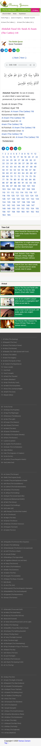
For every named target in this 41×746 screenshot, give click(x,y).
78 (7, 179)
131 (27, 199)
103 (4, 189)
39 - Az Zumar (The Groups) (10, 474)
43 (11, 167)
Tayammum (22, 13)
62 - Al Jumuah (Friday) (8, 554)
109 (33, 189)
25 (11, 160)
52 (11, 170)
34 (11, 163)
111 (8, 192)
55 (23, 170)
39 (31, 163)
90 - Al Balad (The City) (8, 649)
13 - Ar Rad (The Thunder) (9, 376)
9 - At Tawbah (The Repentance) (11, 364)
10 (28, 154)
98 (15, 186)
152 (22, 208)
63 (19, 173)
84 (30, 179)
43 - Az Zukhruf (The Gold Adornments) (13, 486)
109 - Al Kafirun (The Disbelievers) (11, 717)
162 (32, 212)
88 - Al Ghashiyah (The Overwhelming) (13, 643)
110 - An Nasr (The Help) (9, 720)
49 (35, 167)
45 (19, 167)
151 (18, 208)
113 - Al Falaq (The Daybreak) (10, 729)
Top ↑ (6, 743)
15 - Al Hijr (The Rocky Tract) (10, 382)
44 (15, 167)
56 (26, 170)
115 (26, 192)
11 (32, 154)
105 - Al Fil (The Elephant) (9, 705)
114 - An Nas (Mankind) (8, 733)
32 (3, 163)
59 (3, 173)
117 (35, 192)
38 (27, 163)
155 (37, 208)
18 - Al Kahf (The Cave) (8, 392)
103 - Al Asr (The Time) (8, 698)
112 (12, 192)
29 (27, 160)
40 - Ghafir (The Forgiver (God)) (11, 477)
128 (13, 199)
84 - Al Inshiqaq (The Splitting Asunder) (13, 631)
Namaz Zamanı (24, 741)
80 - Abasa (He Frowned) (9, 619)
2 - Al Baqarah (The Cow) (9, 342)
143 (13, 205)
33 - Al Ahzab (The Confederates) (11, 447)
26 (15, 160)
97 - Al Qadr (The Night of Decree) (11, 680)
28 (23, 160)
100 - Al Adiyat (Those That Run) (11, 689)
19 (25, 157)
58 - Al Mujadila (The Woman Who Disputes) (15, 542)
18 (22, 157)
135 (8, 202)
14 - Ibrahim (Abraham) (8, 379)
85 (34, 179)
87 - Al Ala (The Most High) (9, 640)
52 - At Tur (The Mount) (8, 514)
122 (22, 196)
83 (26, 179)
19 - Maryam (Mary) (7, 395)
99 (19, 186)
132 (32, 199)
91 (23, 183)
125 (36, 196)
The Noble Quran (16, 42)
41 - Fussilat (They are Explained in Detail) (14, 480)
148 (3, 208)
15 (11, 157)
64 (23, 173)
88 (11, 183)
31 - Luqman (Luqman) (8, 441)
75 (30, 176)
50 (3, 170)
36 (19, 163)
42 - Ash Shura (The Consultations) (12, 483)
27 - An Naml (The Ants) (8, 428)
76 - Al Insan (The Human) (9, 597)
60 (7, 173)
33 (7, 163)
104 (8, 189)
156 (3, 212)
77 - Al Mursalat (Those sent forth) (12, 609)
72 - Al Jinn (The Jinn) (8, 585)
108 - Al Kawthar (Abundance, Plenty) (12, 714)
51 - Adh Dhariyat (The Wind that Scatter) (14, 511)
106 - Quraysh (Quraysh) (8, 708)
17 (18, 157)
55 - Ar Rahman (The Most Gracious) (12, 524)
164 (4, 215)
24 (7, 160)
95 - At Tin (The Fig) (7, 665)
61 (11, 173)
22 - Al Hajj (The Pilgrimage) (9, 413)
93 (31, 183)
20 (29, 157)
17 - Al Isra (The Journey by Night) (11, 389)
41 (3, 167)
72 (19, 176)
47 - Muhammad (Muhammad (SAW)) (13, 499)
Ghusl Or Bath (6, 13)
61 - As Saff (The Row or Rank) (11, 551)
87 (7, 183)
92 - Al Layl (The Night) (8, 656)
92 (27, 183)
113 (17, 192)
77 (3, 179)
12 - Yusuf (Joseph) (7, 373)
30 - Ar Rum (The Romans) (9, 438)
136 (13, 202)
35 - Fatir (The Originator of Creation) (12, 453)
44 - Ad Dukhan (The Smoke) (10, 490)
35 (15, 163)
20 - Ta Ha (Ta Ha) (6, 407)
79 (11, 179)
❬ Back (15, 58)
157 (8, 212)
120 (13, 196)
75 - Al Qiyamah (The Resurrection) (12, 594)
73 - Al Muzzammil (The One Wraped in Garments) (16, 588)
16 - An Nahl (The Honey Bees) (10, 385)
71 (15, 176)
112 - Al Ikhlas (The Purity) (9, 726)
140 (33, 202)
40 (35, 163)
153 (27, 208)
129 (18, 199)
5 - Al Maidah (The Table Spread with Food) (15, 351)
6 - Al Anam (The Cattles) (9, 354)
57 (30, 170)
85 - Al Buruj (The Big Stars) (9, 634)
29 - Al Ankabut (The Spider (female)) (13, 434)
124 (31, 196)
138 (23, 202)
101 (28, 186)
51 (7, 170)
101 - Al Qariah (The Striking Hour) (12, 692)
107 (23, 189)
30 (31, 160)
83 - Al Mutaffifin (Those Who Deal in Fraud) (14, 628)
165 (8, 215)
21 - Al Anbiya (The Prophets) (10, 410)
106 (18, 189)
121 (17, 196)
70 (11, 176)
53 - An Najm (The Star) (8, 517)
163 (37, 212)
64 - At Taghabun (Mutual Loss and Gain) (14, 560)
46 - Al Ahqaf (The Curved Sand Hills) (12, 496)
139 (28, 202)
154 (32, 208)
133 (37, 199)
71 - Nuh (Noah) (6, 582)
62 (15, 173)
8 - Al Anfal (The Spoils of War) (11, 361)
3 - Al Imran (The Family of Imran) (11, 345)
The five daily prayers (9, 10)
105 (13, 189)
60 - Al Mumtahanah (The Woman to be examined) (17, 548)
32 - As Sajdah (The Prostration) (11, 444)
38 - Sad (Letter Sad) (7, 462)
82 (22, 179)
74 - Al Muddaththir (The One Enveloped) (14, 591)
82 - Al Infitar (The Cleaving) (9, 625)
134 (4, 202)
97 (11, 186)
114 (21, 192)
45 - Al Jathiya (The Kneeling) (10, 493)
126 (3, 199)
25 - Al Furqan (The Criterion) (10, 422)
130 (23, 199)
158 (13, 212)
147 (32, 205)
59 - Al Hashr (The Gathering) (10, 545)
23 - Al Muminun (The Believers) (11, 416)
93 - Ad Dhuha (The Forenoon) (10, 659)
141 (3, 205)
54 (19, 170)
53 (15, 170)
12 (35, 154)
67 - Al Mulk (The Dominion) (10, 570)
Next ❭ (23, 58)
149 (8, 208)
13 (3, 157)
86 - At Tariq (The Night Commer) (11, 637)
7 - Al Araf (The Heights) (8, 358)
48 (31, 167)
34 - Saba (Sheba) (7, 450)
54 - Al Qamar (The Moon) (9, 521)
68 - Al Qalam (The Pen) (8, 573)
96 (7, 186)
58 (34, 170)
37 (23, 163)
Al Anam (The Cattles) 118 (22, 111)
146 (28, 205)
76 (34, 176)
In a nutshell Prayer (24, 10)
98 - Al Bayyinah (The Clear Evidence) (12, 683)
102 (33, 186)
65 (27, 173)
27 (19, 160)
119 (8, 196)
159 (18, 212)
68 (3, 176)
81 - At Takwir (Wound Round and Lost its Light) (16, 622)
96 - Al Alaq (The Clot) (8, 677)
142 (8, 205)
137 (18, 202)
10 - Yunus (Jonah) (7, 367)
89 (15, 183)
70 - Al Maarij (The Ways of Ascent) (12, 579)
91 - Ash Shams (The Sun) (9, 653)
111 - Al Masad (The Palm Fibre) (11, 723)
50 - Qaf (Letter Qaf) (7, 508)
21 (33, 157)
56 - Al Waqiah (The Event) (9, 527)
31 (35, 160)
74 (27, 176)
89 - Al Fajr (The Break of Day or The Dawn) (14, 646)
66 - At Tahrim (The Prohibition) (11, 566)
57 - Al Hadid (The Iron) (8, 530)
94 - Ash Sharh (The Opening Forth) (12, 662)
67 (35, 173)
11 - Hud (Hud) (5, 370)
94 (35, 183)
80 (15, 179)
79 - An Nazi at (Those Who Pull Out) (12, 615)
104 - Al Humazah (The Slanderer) (11, 702)
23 (3, 160)
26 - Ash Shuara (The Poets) (10, 425)
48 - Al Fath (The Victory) (9, 502)
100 (23, 186)
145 (23, 205)
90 (19, 183)
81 (19, 179)
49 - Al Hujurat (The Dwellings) (10, 505)
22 (37, 157)
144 (18, 205)
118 (3, 196)
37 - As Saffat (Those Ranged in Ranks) (13, 459)
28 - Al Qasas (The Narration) (10, 431)
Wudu (15, 13)
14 (7, 157)
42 (7, 167)
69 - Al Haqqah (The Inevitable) (10, 576)
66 (31, 173)
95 (3, 186)
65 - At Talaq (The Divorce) (9, 563)
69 (7, 176)
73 (23, 176)
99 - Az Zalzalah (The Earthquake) (11, 686)
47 (27, 167)
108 (28, 189)
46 (23, 167)
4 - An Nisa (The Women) (9, 348)
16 (14, 157)
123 (27, 196)
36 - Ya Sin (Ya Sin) (7, 456)
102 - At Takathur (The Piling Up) (11, 695)
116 (30, 192)
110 (3, 192)
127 (8, 199)
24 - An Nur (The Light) (8, 419)
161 (27, 212)
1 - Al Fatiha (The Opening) (9, 339)
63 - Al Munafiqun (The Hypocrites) (12, 557)
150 (13, 208)
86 (3, 183)
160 (23, 212)
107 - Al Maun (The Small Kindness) (12, 711)
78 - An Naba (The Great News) (11, 612)
